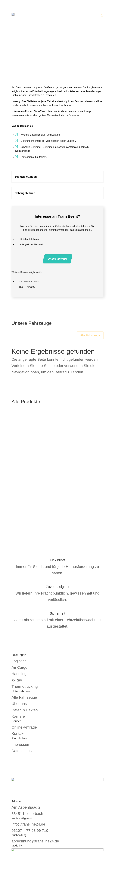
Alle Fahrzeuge (90, 335)
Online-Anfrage (57, 258)
